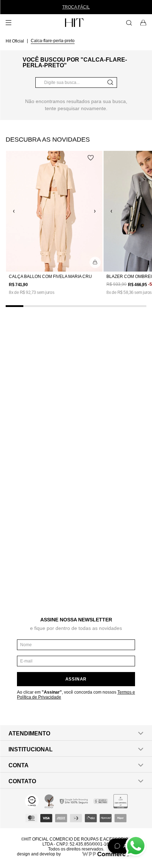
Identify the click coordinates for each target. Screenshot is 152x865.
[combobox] (76, 82)
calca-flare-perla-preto (53, 40)
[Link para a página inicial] (15, 41)
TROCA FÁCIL (76, 7)
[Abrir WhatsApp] (135, 846)
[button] (95, 262)
